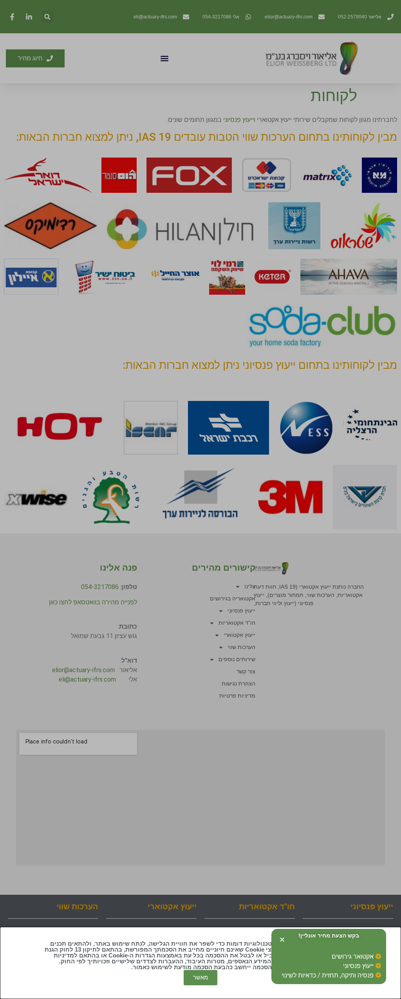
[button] (282, 940)
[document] (200, 499)
